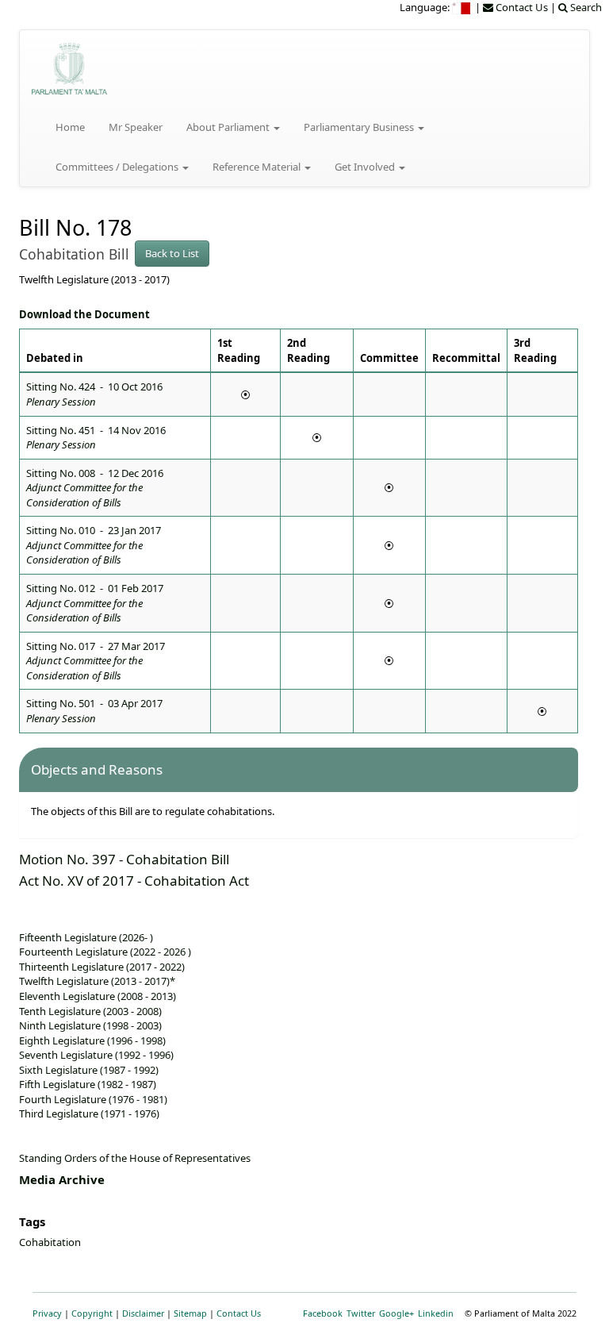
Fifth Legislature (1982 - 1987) (87, 1084)
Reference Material (258, 167)
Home (70, 127)
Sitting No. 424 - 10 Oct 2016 (94, 394)
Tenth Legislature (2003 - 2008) (90, 1011)
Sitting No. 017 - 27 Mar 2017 (95, 661)
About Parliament (229, 127)
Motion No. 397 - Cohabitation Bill (124, 859)
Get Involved (366, 167)
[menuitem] (462, 7)
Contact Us (238, 1313)
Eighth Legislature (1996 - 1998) (92, 1040)
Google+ (396, 1313)
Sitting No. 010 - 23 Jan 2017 (93, 545)
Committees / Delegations (118, 167)
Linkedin (436, 1313)
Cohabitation (50, 1242)
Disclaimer (143, 1313)
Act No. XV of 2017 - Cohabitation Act (134, 880)
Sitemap (190, 1313)
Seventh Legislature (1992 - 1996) (96, 1055)
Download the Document (84, 314)
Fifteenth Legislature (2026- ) (86, 937)
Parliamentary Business (360, 127)
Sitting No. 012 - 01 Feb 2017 (94, 603)
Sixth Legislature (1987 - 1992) (89, 1070)
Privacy (47, 1313)
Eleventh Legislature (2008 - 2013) (97, 996)
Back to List (172, 253)
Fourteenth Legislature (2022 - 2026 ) (105, 951)
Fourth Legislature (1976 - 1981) (93, 1099)
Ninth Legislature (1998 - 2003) (90, 1025)
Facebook (323, 1313)
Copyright (92, 1313)
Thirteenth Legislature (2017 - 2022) (102, 967)
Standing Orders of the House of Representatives (135, 1158)
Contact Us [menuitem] (520, 7)
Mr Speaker (136, 127)
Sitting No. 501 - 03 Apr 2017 (94, 710)
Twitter (361, 1313)
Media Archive (62, 1179)
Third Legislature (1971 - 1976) (89, 1113)
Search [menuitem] (585, 7)
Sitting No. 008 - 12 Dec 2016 (94, 488)
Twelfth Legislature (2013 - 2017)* (97, 981)
